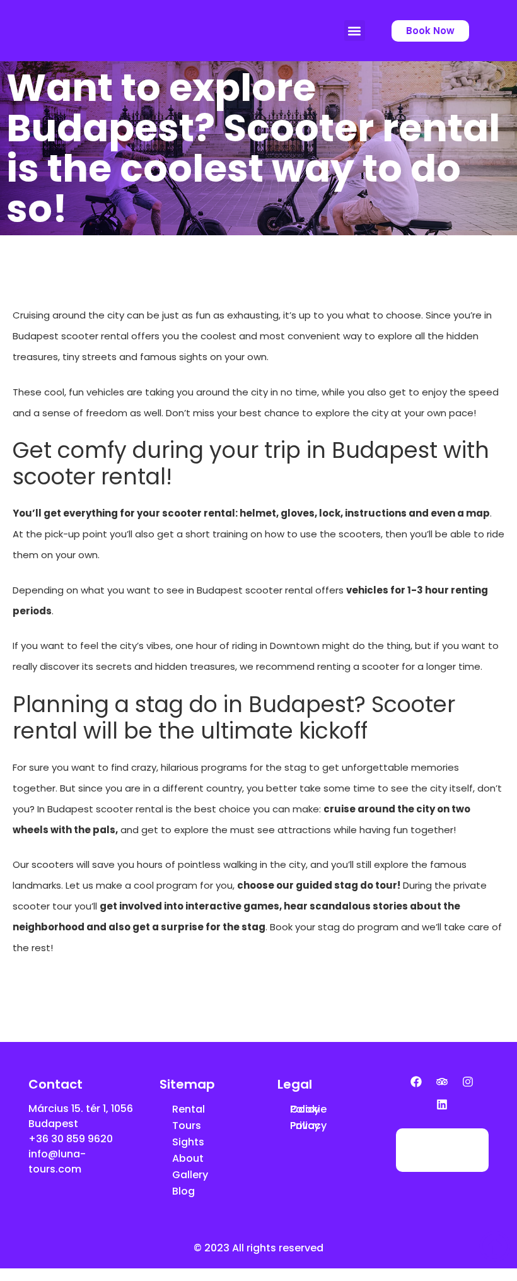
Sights (188, 1142)
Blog (183, 1191)
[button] (354, 30)
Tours (186, 1125)
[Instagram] (467, 1081)
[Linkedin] (442, 1104)
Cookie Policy (308, 1109)
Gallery (190, 1174)
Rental (188, 1109)
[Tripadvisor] (442, 1081)
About (188, 1158)
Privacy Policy (308, 1125)
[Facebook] (416, 1081)
